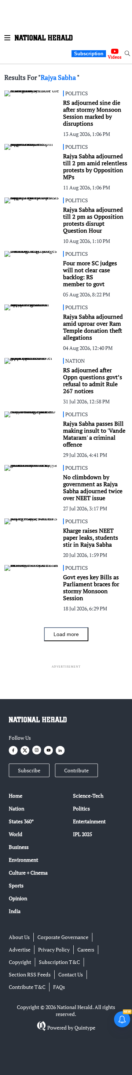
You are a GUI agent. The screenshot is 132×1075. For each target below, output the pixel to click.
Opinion (18, 898)
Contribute (76, 770)
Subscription (88, 53)
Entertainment (89, 821)
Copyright (20, 961)
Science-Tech (88, 795)
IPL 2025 (82, 834)
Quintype (84, 1027)
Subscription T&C (59, 961)
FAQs (59, 986)
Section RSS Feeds (30, 974)
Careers (85, 949)
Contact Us (70, 974)
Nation (16, 808)
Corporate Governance (62, 937)
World (15, 834)
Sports (16, 885)
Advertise (19, 949)
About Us (19, 937)
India (15, 911)
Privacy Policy (54, 949)
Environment (23, 859)
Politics (81, 808)
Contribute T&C (27, 986)
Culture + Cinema (28, 872)
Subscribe (29, 770)
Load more (66, 634)
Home (15, 795)
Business (19, 846)
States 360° (21, 821)
